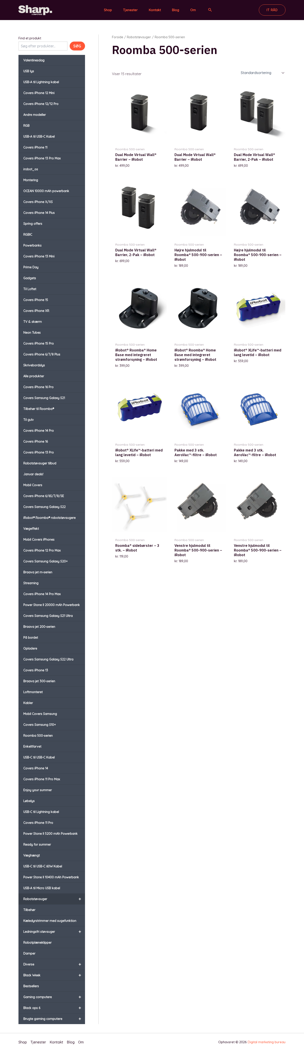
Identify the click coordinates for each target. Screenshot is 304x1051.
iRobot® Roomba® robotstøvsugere (49, 518)
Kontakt (155, 10)
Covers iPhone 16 (35, 441)
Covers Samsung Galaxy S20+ (45, 561)
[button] (210, 10)
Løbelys (29, 801)
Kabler (28, 703)
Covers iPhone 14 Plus (39, 213)
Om (193, 10)
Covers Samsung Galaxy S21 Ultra (48, 616)
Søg (77, 46)
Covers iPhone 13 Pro (38, 452)
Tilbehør (29, 910)
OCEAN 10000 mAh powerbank (46, 191)
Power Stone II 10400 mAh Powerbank (51, 877)
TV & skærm (32, 322)
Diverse (52, 964)
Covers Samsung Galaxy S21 (44, 398)
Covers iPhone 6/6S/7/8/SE (43, 496)
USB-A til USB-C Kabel (39, 136)
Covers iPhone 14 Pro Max (42, 594)
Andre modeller (34, 115)
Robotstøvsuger (52, 899)
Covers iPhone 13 (35, 670)
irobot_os (30, 169)
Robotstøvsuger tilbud (39, 463)
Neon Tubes (32, 333)
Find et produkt (29, 38)
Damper (29, 953)
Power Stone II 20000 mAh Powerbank (51, 605)
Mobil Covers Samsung (40, 714)
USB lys (28, 71)
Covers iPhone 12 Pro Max (42, 550)
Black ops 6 (52, 1008)
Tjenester (130, 10)
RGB (26, 126)
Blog (175, 10)
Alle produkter (33, 376)
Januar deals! (33, 474)
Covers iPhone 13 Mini (39, 256)
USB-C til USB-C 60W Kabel (42, 866)
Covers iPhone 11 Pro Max (41, 779)
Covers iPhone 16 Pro (38, 387)
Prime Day (31, 267)
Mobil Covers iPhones (39, 540)
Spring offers (32, 224)
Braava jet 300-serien (39, 681)
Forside (117, 37)
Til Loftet (29, 289)
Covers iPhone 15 (35, 300)
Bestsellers (31, 986)
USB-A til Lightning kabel (41, 82)
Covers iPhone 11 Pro (38, 823)
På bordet (30, 638)
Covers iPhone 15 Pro (38, 343)
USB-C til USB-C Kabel (39, 757)
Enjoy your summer (37, 790)
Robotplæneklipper (37, 943)
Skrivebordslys (34, 365)
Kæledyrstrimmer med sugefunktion (49, 921)
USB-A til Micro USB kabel (41, 888)
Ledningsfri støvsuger (52, 931)
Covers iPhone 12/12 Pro (41, 104)
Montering (30, 180)
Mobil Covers (32, 485)
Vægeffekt (31, 529)
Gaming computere (52, 997)
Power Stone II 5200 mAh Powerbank (50, 834)
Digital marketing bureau (267, 1042)
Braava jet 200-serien (39, 627)
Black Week (52, 975)
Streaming (31, 583)
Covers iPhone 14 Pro (38, 431)
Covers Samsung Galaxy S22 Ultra (48, 659)
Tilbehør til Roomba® (38, 409)
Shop (108, 10)
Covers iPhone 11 (35, 147)
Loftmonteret (33, 692)
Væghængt (31, 855)
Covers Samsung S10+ (39, 725)
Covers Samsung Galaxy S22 (44, 507)
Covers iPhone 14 (35, 768)
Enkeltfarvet (32, 746)
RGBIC (27, 235)
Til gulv (28, 420)
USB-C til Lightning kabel (41, 812)
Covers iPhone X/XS (38, 202)
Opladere (30, 648)
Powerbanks (32, 245)
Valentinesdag (34, 60)
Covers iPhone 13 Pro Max (42, 158)
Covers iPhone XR (36, 311)
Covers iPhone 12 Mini (39, 93)
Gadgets (29, 278)
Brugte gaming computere (52, 1018)
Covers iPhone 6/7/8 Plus (41, 354)
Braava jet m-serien (37, 572)
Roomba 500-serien (38, 736)
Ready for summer (37, 844)
